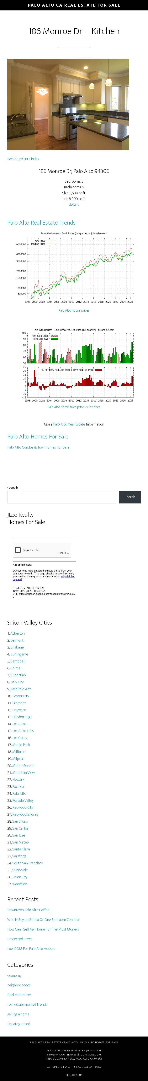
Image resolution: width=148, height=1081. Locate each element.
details (74, 204)
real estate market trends (27, 1004)
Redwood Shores (25, 814)
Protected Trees (19, 939)
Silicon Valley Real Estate (65, 1050)
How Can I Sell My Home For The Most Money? (43, 929)
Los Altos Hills (23, 731)
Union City (20, 877)
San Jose (18, 835)
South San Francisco (27, 863)
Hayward (19, 710)
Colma (15, 668)
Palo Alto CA (85, 1058)
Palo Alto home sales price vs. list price (74, 407)
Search (12, 488)
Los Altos (19, 724)
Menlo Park (21, 745)
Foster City (20, 696)
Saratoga (19, 856)
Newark (18, 779)
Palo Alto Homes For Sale (37, 437)
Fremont (19, 703)
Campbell (17, 661)
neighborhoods (19, 985)
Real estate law (19, 995)
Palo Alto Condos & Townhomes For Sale (38, 447)
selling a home (18, 1014)
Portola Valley (23, 800)
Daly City (17, 682)
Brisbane (17, 647)
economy (14, 975)
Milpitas (18, 758)
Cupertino (18, 675)
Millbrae (18, 752)
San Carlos (20, 828)
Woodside (19, 884)
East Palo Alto (21, 689)
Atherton (17, 633)
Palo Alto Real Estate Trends (41, 223)
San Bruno (20, 821)
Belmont (17, 640)
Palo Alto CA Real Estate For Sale (74, 5)
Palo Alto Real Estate (69, 424)
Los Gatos (19, 738)
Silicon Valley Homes (87, 1067)
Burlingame (19, 654)
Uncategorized (18, 1024)
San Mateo (20, 842)
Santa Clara (21, 849)
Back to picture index (23, 159)
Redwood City (22, 807)
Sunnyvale (20, 870)
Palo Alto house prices (74, 311)
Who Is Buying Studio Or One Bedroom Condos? (43, 919)
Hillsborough (22, 717)
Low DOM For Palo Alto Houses (31, 948)
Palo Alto (19, 793)
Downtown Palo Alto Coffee (28, 910)
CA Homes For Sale (58, 1067)
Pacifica (18, 786)
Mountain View (23, 772)
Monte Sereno (23, 765)
